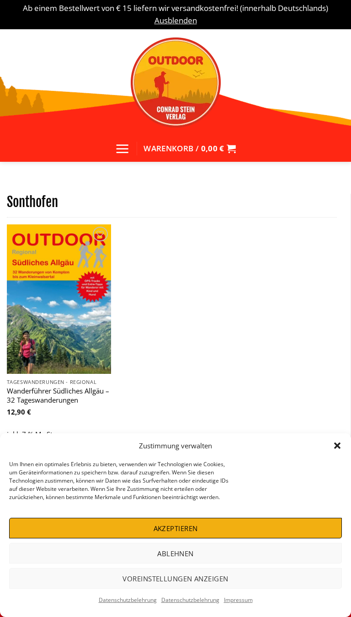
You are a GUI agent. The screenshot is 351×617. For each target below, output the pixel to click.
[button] (337, 445)
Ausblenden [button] (175, 20)
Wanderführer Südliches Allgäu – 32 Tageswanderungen (58, 395)
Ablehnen (175, 553)
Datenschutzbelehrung (128, 600)
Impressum (238, 600)
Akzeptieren (176, 528)
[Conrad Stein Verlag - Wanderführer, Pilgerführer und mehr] (175, 82)
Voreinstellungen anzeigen (175, 578)
